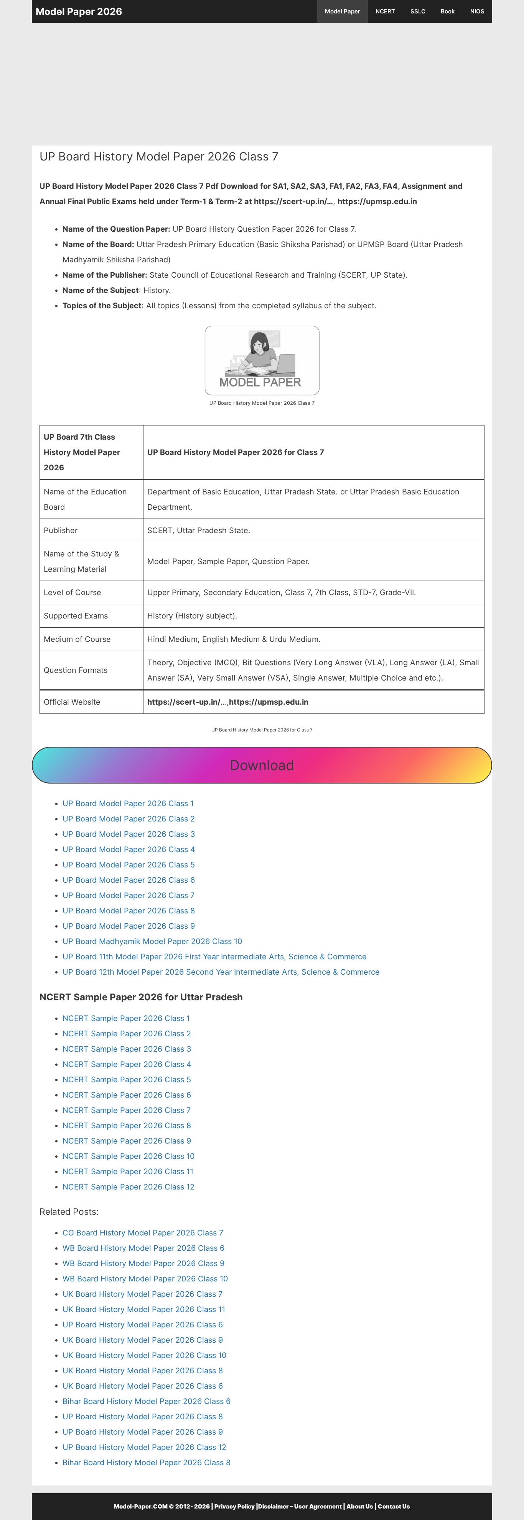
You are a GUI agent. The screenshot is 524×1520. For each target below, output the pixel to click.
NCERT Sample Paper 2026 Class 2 (127, 1033)
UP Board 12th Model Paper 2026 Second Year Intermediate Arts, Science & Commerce (221, 972)
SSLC (417, 11)
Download (262, 765)
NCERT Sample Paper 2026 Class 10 (129, 1156)
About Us (359, 1506)
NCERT (385, 11)
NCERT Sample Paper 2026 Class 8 (127, 1125)
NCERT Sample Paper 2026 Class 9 (127, 1140)
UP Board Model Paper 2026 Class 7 (128, 895)
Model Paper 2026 (79, 11)
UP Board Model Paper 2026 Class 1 (128, 803)
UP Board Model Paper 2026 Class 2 (129, 818)
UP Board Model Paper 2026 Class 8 (129, 910)
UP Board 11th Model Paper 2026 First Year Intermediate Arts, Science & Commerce (215, 956)
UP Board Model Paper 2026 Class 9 (129, 926)
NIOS (477, 11)
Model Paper (342, 11)
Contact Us (394, 1506)
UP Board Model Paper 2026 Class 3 (129, 834)
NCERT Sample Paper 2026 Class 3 (127, 1049)
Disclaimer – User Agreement (300, 1506)
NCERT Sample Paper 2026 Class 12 (128, 1186)
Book (448, 11)
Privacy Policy (234, 1506)
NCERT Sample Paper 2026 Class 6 (127, 1095)
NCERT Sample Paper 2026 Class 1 (126, 1018)
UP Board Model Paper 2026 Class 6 (129, 880)
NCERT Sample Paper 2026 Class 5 (127, 1079)
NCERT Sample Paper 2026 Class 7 (127, 1110)
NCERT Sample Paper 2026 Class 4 (127, 1064)
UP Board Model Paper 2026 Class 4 (129, 849)
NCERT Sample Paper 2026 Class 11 (128, 1171)
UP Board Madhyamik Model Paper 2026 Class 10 (152, 941)
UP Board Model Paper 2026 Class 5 (129, 864)
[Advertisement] (262, 84)
